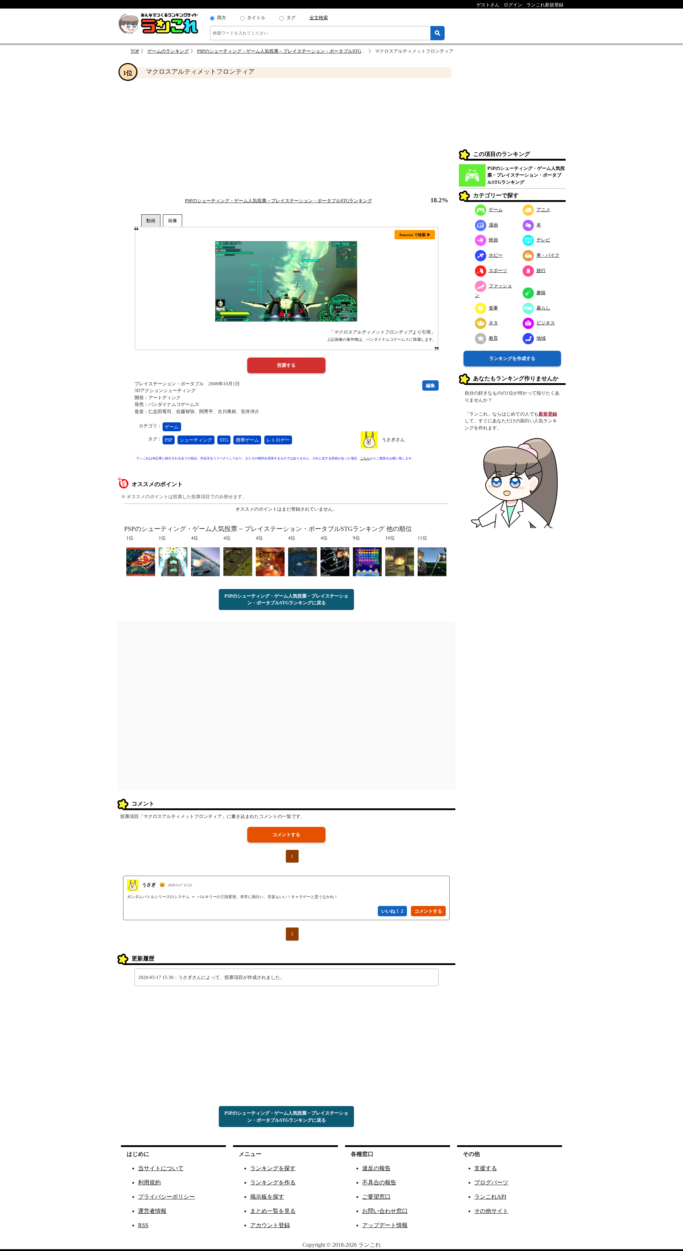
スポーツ (498, 270)
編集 (430, 385)
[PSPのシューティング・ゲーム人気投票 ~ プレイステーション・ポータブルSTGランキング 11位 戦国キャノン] (432, 561)
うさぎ (149, 884)
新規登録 (548, 414)
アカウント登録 (270, 1225)
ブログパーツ (491, 1182)
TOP (135, 51)
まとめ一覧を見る (273, 1211)
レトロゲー (278, 440)
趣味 (541, 292)
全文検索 (318, 17)
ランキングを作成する (512, 358)
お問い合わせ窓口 (385, 1211)
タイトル (256, 17)
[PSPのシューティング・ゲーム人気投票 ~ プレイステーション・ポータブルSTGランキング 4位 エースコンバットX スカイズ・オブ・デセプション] (205, 561)
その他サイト (491, 1211)
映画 (493, 240)
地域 (541, 338)
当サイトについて (161, 1168)
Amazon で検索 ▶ (415, 235)
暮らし (543, 308)
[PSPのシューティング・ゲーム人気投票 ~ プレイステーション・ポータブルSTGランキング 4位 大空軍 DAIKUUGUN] (302, 561)
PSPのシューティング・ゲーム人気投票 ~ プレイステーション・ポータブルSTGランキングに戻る (286, 599)
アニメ (543, 209)
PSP (168, 440)
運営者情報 (152, 1211)
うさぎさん (393, 439)
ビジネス (545, 322)
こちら (365, 458)
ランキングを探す (273, 1168)
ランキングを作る (273, 1182)
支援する (485, 1168)
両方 (221, 17)
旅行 (541, 270)
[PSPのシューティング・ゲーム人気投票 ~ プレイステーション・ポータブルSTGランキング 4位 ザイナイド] (270, 561)
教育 (493, 338)
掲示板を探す (267, 1197)
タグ (291, 17)
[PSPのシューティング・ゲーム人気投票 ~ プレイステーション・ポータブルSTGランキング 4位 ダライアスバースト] (335, 561)
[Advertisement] (286, 137)
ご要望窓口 (376, 1197)
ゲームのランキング (168, 51)
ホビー (496, 255)
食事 (493, 308)
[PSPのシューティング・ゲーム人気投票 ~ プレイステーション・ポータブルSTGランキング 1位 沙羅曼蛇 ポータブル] (140, 561)
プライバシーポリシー (166, 1197)
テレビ (543, 240)
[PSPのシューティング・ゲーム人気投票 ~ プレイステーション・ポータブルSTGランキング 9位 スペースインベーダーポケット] (367, 561)
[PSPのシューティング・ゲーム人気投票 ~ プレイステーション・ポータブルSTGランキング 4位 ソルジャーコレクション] (237, 561)
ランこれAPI (490, 1197)
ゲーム (172, 426)
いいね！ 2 (392, 911)
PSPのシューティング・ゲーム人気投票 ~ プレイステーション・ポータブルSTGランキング (290, 51)
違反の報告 (376, 1168)
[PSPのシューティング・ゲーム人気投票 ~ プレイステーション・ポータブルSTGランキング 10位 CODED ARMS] (399, 561)
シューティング (196, 440)
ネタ (493, 322)
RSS (143, 1225)
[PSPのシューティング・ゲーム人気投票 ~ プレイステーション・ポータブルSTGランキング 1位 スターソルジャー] (173, 561)
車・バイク (548, 255)
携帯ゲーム (247, 440)
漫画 (493, 225)
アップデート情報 (385, 1225)
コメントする (286, 834)
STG (224, 440)
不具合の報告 (379, 1182)
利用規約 (149, 1182)
